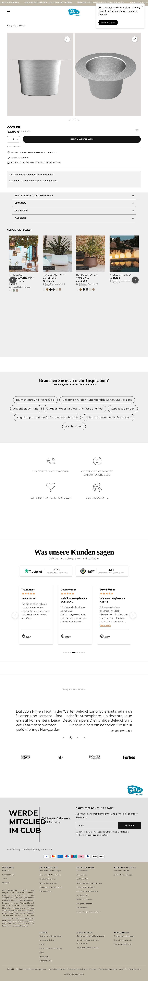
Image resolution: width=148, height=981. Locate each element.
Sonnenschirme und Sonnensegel (90, 936)
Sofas (42, 952)
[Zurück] (15, 615)
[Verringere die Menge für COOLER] (9, 139)
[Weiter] (133, 615)
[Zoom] (67, 39)
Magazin (6, 883)
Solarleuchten (82, 895)
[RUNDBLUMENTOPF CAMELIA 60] (90, 253)
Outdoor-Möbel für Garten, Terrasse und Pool (74, 408)
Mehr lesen (66, 625)
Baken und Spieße (84, 899)
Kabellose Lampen (123, 408)
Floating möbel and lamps (88, 947)
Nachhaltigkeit (8, 874)
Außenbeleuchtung (26, 408)
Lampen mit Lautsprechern (88, 912)
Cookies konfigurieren (108, 969)
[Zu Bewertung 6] (72, 652)
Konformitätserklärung (74, 974)
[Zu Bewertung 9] (79, 652)
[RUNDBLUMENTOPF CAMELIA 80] (57, 253)
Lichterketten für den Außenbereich (108, 417)
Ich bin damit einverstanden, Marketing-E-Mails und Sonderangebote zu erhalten (104, 833)
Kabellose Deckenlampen (87, 891)
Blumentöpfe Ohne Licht (50, 875)
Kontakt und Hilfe (121, 870)
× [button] (142, 6)
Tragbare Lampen (84, 904)
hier (18, 180)
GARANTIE (21, 218)
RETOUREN (21, 210)
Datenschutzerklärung (77, 969)
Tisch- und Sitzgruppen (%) (51, 948)
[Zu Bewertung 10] (81, 652)
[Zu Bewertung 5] (70, 652)
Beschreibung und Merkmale (34, 195)
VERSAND (20, 203)
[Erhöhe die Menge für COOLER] (17, 139)
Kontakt (10, 969)
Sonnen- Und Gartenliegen (51, 936)
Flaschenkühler (46, 961)
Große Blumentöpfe (48, 879)
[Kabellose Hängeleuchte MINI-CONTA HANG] (23, 253)
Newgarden (11, 26)
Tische (42, 944)
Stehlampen (82, 870)
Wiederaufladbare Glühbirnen (89, 883)
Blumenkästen (46, 891)
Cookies (93, 969)
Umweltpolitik (135, 969)
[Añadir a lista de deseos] (137, 130)
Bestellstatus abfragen (123, 875)
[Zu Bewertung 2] (65, 652)
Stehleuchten (74, 426)
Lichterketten (82, 879)
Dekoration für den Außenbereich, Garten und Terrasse (97, 399)
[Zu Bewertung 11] (82, 652)
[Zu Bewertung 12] (84, 652)
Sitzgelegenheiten (47, 940)
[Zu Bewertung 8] (77, 652)
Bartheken (44, 956)
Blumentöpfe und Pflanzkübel (35, 399)
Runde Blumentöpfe (48, 883)
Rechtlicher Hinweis (57, 969)
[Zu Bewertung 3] (66, 652)
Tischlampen (82, 875)
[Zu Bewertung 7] (74, 652)
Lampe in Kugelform (85, 887)
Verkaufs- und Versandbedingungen (31, 969)
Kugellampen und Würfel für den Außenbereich (47, 417)
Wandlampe (82, 908)
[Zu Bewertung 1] (63, 652)
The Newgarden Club (123, 944)
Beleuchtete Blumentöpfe (50, 870)
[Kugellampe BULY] (124, 253)
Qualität (122, 969)
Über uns (6, 870)
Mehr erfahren (108, 22)
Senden (129, 825)
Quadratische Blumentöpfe (51, 887)
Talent (5, 879)
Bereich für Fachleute (123, 940)
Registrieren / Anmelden (124, 936)
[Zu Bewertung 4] (68, 652)
